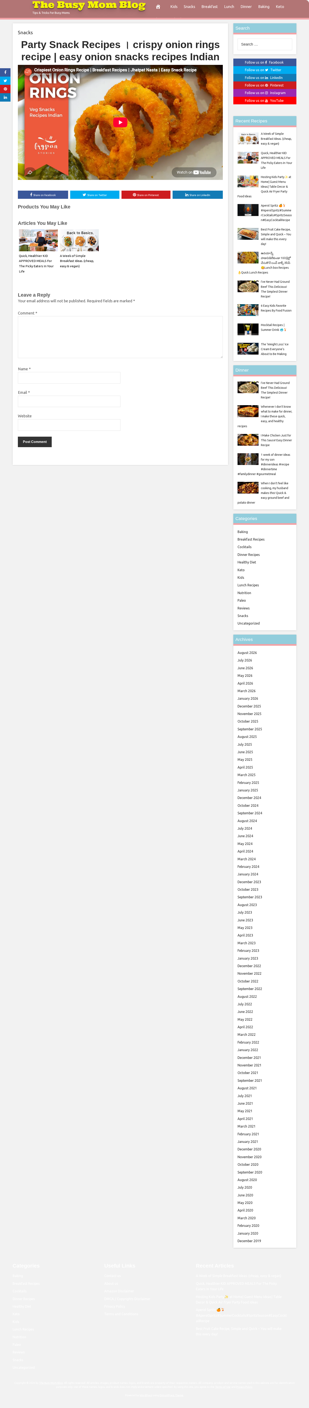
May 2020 (245, 1203)
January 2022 (248, 1050)
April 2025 (245, 767)
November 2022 (249, 973)
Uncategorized (249, 623)
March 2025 (247, 775)
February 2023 (248, 950)
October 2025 (248, 721)
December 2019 (249, 1241)
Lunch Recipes (248, 585)
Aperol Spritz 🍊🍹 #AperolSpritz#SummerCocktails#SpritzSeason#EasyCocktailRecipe (241, 1315)
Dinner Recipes (249, 555)
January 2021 (248, 1141)
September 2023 (250, 897)
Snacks (189, 6)
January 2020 (248, 1233)
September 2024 (250, 813)
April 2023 (245, 935)
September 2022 (250, 989)
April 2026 (245, 683)
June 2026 (245, 668)
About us (111, 1283)
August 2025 (247, 737)
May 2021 (245, 1111)
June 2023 (245, 920)
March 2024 (247, 859)
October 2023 (248, 889)
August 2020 (247, 1180)
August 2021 (247, 1088)
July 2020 (245, 1187)
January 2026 (248, 698)
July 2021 (245, 1096)
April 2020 (245, 1210)
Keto (280, 6)
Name (24, 369)
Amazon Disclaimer (119, 1291)
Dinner (246, 6)
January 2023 (248, 958)
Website (25, 416)
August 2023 (247, 905)
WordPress (146, 1395)
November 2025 (249, 714)
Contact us (112, 1276)
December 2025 (249, 706)
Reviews (244, 608)
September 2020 (250, 1172)
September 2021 (250, 1080)
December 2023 (249, 882)
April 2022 (245, 1027)
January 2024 (248, 874)
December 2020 (249, 1149)
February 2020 (248, 1225)
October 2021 (248, 1073)
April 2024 (245, 851)
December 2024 (249, 798)
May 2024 (245, 844)
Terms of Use (223, 1387)
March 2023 (247, 943)
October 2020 (248, 1164)
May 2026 (245, 675)
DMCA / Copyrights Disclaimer (127, 1299)
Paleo (242, 600)
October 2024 (248, 805)
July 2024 (245, 828)
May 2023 (245, 928)
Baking (263, 6)
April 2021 (245, 1119)
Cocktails (245, 547)
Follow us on (264, 62)
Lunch (229, 6)
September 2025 (250, 729)
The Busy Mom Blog (51, 1383)
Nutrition (244, 593)
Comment (27, 313)
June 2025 (245, 752)
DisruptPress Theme (171, 1395)
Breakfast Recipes (251, 539)
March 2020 (247, 1218)
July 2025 (245, 744)
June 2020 (245, 1195)
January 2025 (248, 790)
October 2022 (248, 981)
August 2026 (247, 653)
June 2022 (245, 1012)
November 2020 (249, 1157)
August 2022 (247, 996)
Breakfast (209, 6)
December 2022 (249, 966)
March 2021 (247, 1126)
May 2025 (245, 759)
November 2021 (249, 1065)
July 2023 (245, 912)
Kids (173, 6)
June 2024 (245, 836)
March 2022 (247, 1034)
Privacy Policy (114, 1306)
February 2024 (248, 866)
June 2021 (245, 1103)
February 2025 (248, 783)
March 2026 (247, 691)
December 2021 (249, 1058)
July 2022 (245, 1004)
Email (24, 392)
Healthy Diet (247, 562)
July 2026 (245, 660)
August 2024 (247, 821)
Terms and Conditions (121, 1314)
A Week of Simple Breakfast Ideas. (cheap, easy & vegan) (77, 261)
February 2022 (248, 1042)
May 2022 (245, 1019)
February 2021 (248, 1134)
